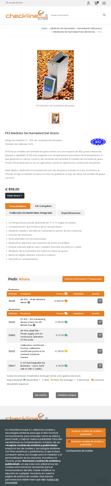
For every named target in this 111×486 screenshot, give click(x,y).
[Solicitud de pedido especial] (66, 301)
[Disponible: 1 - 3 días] (66, 322)
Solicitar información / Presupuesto (83, 279)
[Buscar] (104, 15)
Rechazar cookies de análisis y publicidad (87, 443)
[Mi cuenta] (88, 3)
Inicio (44, 28)
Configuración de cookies (79, 450)
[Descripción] (28, 302)
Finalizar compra (67, 395)
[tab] (17, 206)
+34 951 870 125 (15, 2)
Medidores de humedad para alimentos (74, 31)
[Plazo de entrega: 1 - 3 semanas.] (66, 351)
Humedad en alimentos (89, 28)
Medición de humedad (62, 28)
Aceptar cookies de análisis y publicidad (87, 433)
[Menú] (104, 3)
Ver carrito (41, 395)
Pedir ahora (13, 195)
